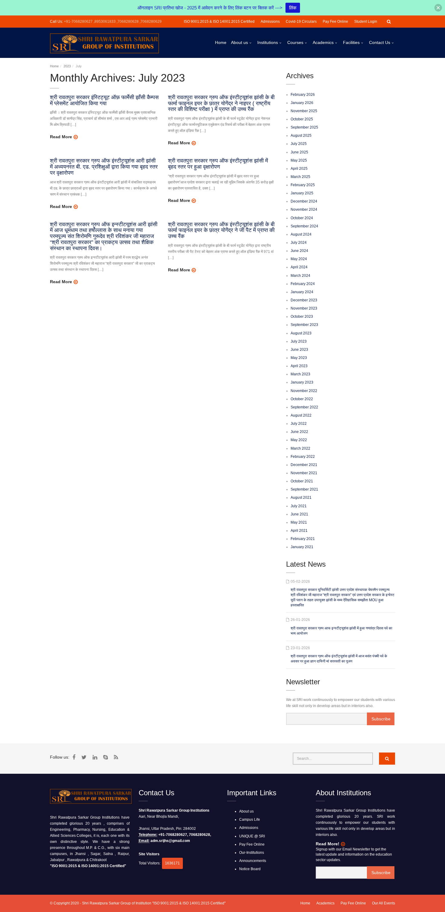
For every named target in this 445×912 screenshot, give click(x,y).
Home (220, 42)
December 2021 (304, 465)
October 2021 (302, 481)
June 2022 (299, 432)
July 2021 (299, 506)
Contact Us (379, 42)
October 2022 (302, 399)
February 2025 (303, 185)
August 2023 (301, 333)
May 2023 (299, 358)
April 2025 (299, 168)
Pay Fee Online (335, 21)
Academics (323, 42)
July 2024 (299, 242)
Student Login (365, 21)
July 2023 (299, 341)
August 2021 (301, 497)
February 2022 (303, 456)
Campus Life (249, 819)
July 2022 (299, 423)
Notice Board (250, 869)
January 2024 (302, 292)
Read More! (327, 843)
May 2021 (299, 522)
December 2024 (304, 201)
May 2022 (299, 440)
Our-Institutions (251, 852)
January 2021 (302, 547)
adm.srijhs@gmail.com (170, 841)
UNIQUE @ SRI (252, 836)
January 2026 (302, 103)
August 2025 (301, 135)
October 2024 (302, 218)
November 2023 (304, 308)
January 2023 (302, 382)
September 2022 (304, 407)
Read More (61, 136)
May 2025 (299, 160)
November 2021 (304, 473)
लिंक (292, 7)
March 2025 (300, 177)
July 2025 (299, 144)
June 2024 (299, 251)
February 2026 (303, 94)
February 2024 (303, 284)
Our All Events (383, 903)
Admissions (270, 21)
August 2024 (301, 234)
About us (239, 42)
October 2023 (302, 316)
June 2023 (299, 349)
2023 (67, 66)
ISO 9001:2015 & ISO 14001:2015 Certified (219, 21)
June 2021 (299, 514)
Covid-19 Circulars (301, 21)
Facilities (351, 42)
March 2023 (300, 374)
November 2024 (304, 209)
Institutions (267, 42)
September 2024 (304, 226)
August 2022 (301, 415)
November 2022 (304, 391)
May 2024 (299, 259)
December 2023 (304, 300)
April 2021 (299, 530)
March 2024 (300, 275)
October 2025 (302, 119)
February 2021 (303, 539)
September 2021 (304, 489)
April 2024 (299, 267)
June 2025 (299, 152)
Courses (295, 42)
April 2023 (299, 366)
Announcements (252, 861)
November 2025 (304, 111)
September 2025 (304, 127)
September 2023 (304, 325)
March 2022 (300, 448)
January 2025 (302, 193)
